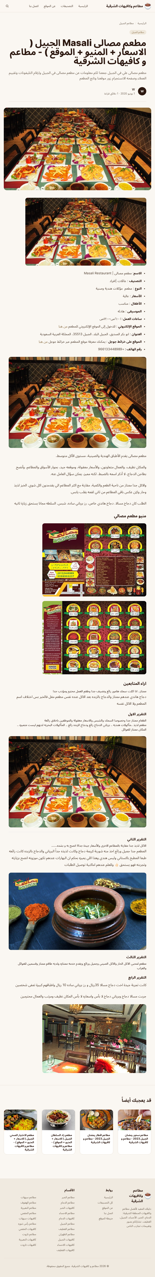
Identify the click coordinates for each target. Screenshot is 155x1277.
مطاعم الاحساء (66, 1213)
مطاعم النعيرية (28, 1207)
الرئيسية (83, 6)
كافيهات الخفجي (27, 1228)
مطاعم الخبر (68, 1197)
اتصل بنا (34, 6)
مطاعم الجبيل (126, 23)
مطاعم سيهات (28, 1197)
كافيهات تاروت (28, 1244)
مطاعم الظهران (66, 1234)
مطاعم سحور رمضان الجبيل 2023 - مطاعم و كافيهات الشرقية (134, 1138)
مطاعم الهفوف (28, 1202)
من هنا (63, 326)
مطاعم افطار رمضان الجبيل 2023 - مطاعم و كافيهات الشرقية (96, 1138)
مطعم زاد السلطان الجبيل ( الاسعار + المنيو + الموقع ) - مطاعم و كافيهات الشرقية (61, 1142)
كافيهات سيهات (27, 1218)
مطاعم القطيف (66, 1228)
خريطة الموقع (106, 1218)
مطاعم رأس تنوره (27, 1223)
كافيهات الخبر (67, 1207)
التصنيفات (67, 6)
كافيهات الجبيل (66, 1239)
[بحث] (7, 6)
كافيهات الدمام (66, 1218)
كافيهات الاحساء (65, 1244)
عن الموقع (50, 6)
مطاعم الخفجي (28, 1213)
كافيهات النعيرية (27, 1239)
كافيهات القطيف (65, 1250)
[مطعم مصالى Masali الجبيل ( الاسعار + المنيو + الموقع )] (77, 232)
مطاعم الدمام (67, 1202)
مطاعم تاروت (29, 1234)
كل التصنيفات (105, 1202)
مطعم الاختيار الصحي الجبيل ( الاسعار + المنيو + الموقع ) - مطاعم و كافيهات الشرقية (22, 1142)
